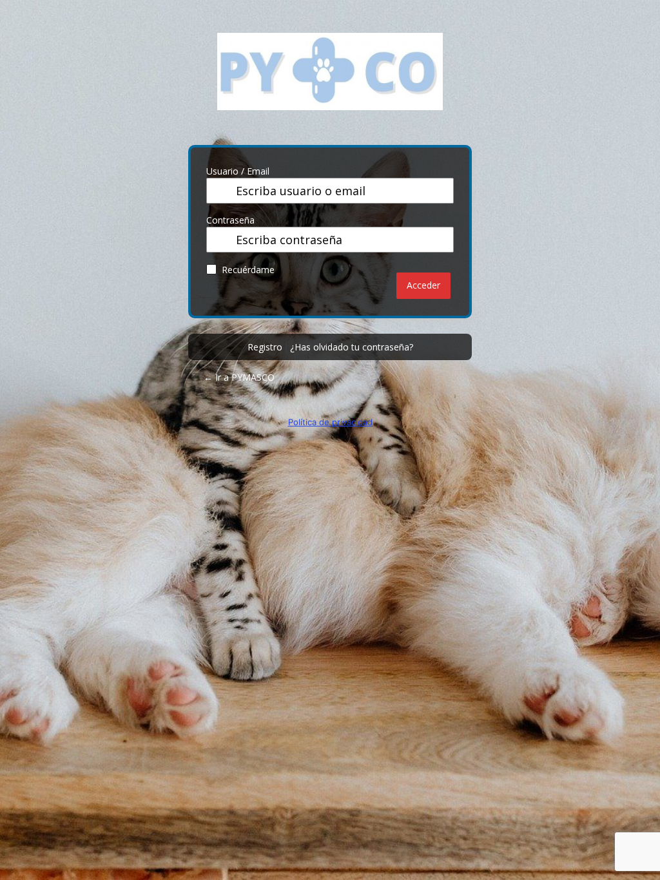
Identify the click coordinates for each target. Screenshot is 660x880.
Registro (265, 347)
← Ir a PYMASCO (239, 377)
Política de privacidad (330, 422)
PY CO (330, 81)
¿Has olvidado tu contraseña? (351, 347)
